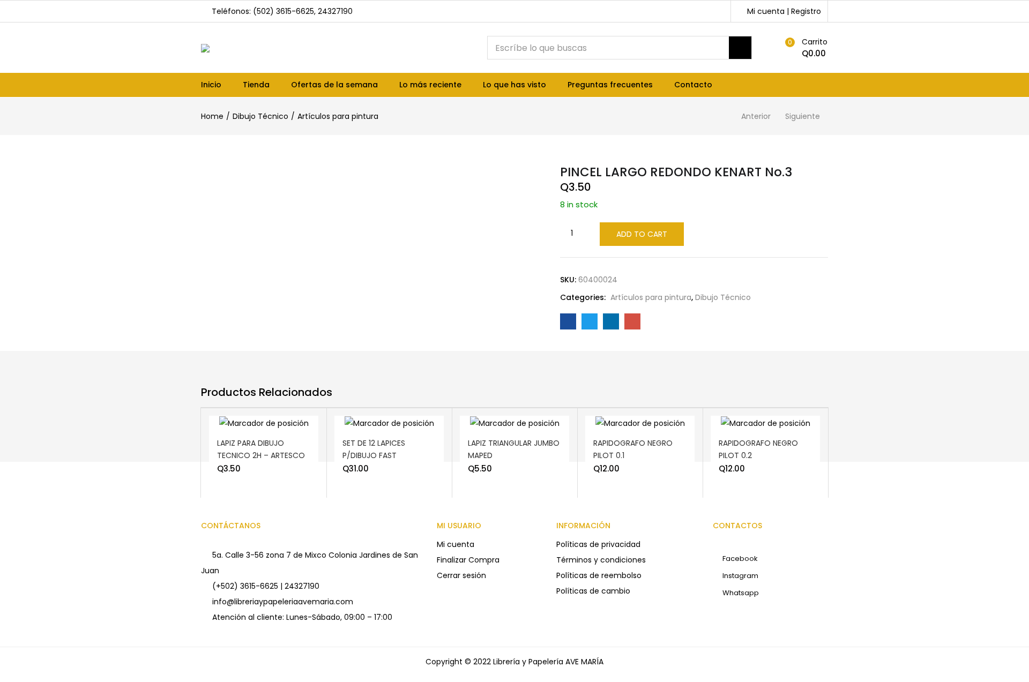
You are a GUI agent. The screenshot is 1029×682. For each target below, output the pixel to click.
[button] (803, 47)
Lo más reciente (430, 84)
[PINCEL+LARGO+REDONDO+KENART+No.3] (589, 321)
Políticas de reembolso (599, 575)
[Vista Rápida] (283, 431)
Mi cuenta (455, 544)
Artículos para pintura (337, 116)
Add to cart (641, 234)
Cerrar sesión (461, 575)
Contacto (693, 84)
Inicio (211, 84)
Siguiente (802, 116)
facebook (739, 558)
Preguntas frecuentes (610, 84)
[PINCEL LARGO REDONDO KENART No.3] (568, 321)
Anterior (756, 116)
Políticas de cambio (593, 591)
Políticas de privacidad (598, 544)
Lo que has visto (514, 84)
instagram (739, 576)
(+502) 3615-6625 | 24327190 (265, 586)
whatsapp (740, 593)
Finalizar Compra (468, 559)
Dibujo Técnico (260, 116)
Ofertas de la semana (334, 84)
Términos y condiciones (601, 559)
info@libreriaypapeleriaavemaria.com (282, 601)
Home (212, 116)
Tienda (256, 84)
